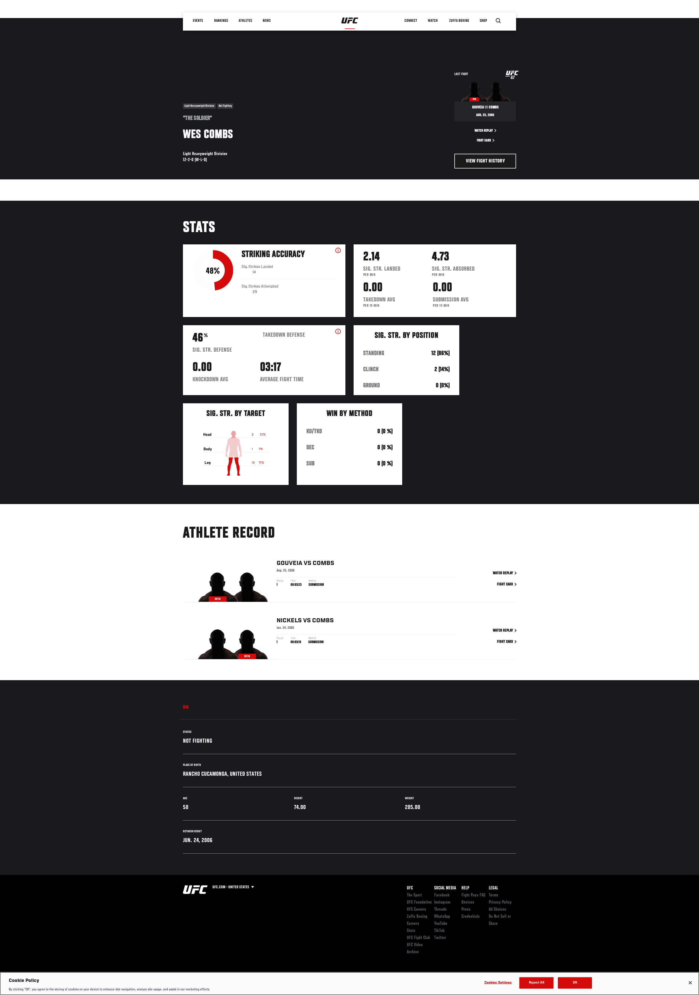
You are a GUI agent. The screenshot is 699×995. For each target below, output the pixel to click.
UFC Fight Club (418, 937)
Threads (440, 909)
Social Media (445, 888)
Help (465, 888)
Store (411, 930)
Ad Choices (497, 909)
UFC (410, 888)
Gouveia (289, 563)
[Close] (690, 983)
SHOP (483, 21)
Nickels (289, 620)
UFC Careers (416, 909)
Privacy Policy (500, 902)
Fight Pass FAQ (473, 895)
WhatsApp (442, 916)
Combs (323, 563)
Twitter (440, 937)
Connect (410, 21)
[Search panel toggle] (498, 20)
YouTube (440, 923)
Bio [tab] (186, 707)
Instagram (442, 902)
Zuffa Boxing (459, 21)
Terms (493, 895)
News (267, 21)
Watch (433, 21)
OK (575, 982)
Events (198, 21)
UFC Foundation (419, 902)
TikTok (439, 930)
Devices (467, 902)
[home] (350, 21)
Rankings (221, 21)
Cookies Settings (498, 982)
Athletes (245, 21)
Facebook (442, 895)
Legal (493, 888)
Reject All (536, 982)
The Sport (414, 895)
